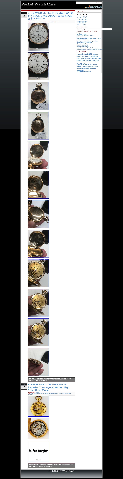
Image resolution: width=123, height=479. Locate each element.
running (95, 64)
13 (79, 19)
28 (80, 23)
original (93, 61)
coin (97, 54)
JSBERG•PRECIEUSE (82, 45)
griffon (46, 393)
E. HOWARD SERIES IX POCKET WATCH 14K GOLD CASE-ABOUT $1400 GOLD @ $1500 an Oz (50, 379)
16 (83, 19)
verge (82, 68)
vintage (86, 68)
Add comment (55, 21)
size (83, 66)
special (90, 66)
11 (86, 18)
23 (83, 21)
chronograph (39, 393)
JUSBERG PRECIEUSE (83, 46)
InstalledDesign (69, 471)
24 (85, 21)
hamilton (92, 58)
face (89, 56)
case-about (33, 21)
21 (80, 21)
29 (82, 23)
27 (79, 23)
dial (78, 56)
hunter (98, 58)
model (78, 62)
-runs (78, 54)
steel (93, 66)
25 (86, 21)
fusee (78, 58)
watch (50, 21)
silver (79, 66)
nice (88, 61)
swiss (78, 68)
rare (91, 64)
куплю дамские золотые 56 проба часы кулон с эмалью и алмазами (87, 41)
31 (85, 23)
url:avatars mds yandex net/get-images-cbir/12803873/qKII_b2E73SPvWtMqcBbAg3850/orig (90, 48)
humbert (37, 392)
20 (79, 21)
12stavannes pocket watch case (85, 43)
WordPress (52, 471)
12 (77, 19)
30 (83, 23)
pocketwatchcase (81, 37)
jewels (91, 60)
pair (97, 62)
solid (86, 66)
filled (96, 56)
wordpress (79, 33)
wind (85, 71)
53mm (32, 393)
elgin (86, 56)
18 (86, 19)
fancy (92, 56)
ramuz (60, 393)
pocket (43, 21)
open (90, 62)
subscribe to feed (96, 6)
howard (37, 20)
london (94, 60)
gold (37, 21)
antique (83, 54)
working (88, 71)
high (50, 393)
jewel (87, 60)
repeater (66, 393)
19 (77, 21)
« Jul (78, 24)
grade (87, 58)
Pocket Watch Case (67, 470)
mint (98, 60)
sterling (96, 66)
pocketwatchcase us (82, 34)
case (35, 393)
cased (94, 54)
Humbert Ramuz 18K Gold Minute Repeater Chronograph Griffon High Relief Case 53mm (51, 465)
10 (85, 18)
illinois (83, 60)
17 (85, 19)
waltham (93, 68)
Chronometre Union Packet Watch (85, 35)
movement (83, 62)
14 (80, 19)
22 (82, 21)
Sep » (84, 24)
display (81, 56)
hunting (79, 60)
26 (77, 23)
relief (63, 393)
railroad (87, 64)
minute (56, 393)
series (47, 21)
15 (82, 19)
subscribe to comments (94, 7)
